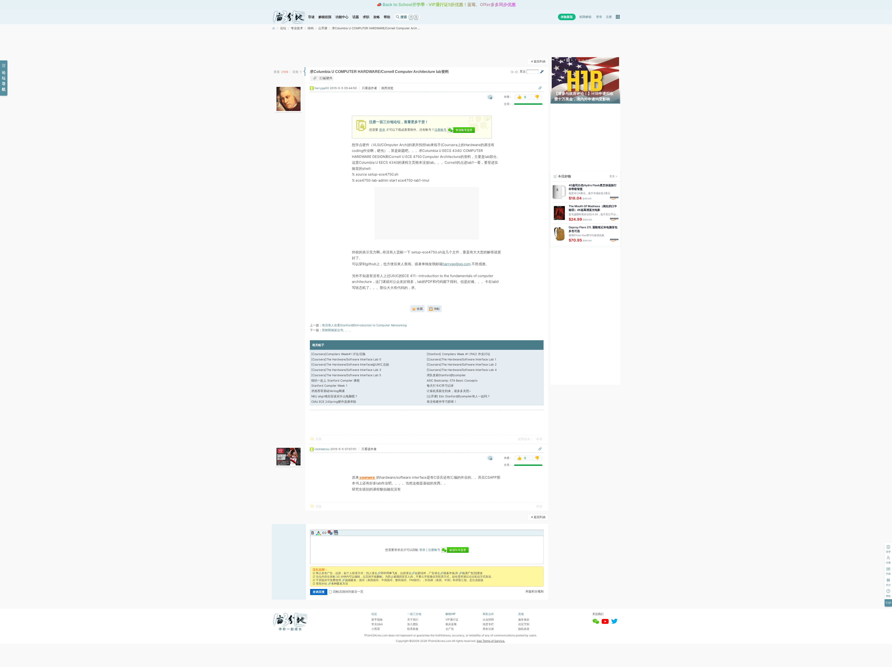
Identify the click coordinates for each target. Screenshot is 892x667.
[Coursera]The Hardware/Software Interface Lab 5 (346, 375)
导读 (311, 17)
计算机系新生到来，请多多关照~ (449, 391)
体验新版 (567, 17)
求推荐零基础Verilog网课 (328, 391)
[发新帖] (281, 61)
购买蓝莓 (451, 624)
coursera (367, 478)
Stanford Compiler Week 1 (329, 385)
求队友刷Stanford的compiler (446, 375)
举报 (539, 439)
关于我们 (412, 619)
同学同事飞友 (389, 573)
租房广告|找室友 (472, 573)
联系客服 (412, 629)
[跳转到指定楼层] (542, 71)
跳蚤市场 (449, 573)
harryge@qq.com (457, 264)
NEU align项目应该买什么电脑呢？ (334, 396)
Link (324, 532)
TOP (888, 603)
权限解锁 (585, 17)
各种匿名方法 (339, 583)
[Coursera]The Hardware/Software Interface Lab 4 (462, 370)
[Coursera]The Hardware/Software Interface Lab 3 (346, 370)
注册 (609, 17)
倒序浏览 (387, 88)
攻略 (376, 17)
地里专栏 (488, 624)
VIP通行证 (452, 619)
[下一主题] (516, 72)
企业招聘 (488, 619)
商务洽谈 (488, 629)
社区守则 (523, 624)
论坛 (283, 28)
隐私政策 (523, 629)
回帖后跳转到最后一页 (348, 591)
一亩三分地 (273, 28)
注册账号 (440, 129)
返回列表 (540, 61)
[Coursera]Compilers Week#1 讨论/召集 (338, 354)
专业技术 (297, 28)
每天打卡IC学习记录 (440, 385)
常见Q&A (377, 624)
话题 (355, 17)
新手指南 (377, 619)
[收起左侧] (304, 71)
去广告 (450, 629)
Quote (330, 532)
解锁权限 (324, 17)
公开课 (322, 28)
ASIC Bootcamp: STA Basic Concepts (452, 380)
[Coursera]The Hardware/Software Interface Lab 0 (346, 359)
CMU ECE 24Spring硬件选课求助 (333, 401)
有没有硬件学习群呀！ (442, 401)
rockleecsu (322, 449)
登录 (599, 17)
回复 (319, 439)
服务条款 (523, 619)
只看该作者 (369, 88)
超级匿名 (350, 580)
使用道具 (524, 439)
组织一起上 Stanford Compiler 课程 (335, 380)
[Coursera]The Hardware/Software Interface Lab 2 (462, 364)
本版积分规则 (534, 591)
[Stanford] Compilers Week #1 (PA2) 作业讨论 (458, 354)
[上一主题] (512, 72)
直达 (523, 71)
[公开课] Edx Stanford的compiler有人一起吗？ (458, 396)
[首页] (289, 17)
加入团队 (412, 624)
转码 (311, 28)
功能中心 (341, 17)
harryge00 (322, 88)
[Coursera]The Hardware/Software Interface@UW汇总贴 (350, 364)
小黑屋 (375, 629)
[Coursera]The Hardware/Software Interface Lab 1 (461, 359)
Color (318, 532)
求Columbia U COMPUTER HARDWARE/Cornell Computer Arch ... (376, 28)
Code (336, 532)
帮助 (387, 17)
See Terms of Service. (491, 641)
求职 (366, 17)
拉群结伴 (420, 573)
